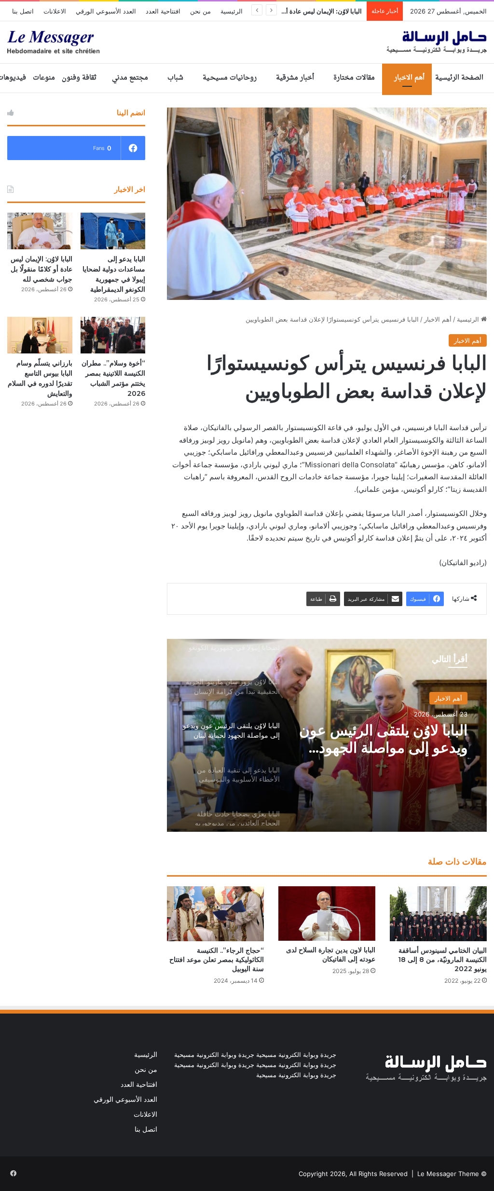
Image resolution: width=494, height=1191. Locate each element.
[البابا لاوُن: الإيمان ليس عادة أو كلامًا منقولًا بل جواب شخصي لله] (39, 231)
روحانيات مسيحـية (230, 77)
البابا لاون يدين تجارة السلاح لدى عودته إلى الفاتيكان (330, 954)
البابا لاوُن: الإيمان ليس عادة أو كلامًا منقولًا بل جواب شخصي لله (41, 269)
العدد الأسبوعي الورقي (106, 11)
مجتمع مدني (130, 77)
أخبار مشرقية (295, 77)
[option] (327, 735)
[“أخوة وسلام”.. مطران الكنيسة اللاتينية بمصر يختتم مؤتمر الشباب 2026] (113, 335)
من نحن (200, 11)
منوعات (44, 77)
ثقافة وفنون (79, 77)
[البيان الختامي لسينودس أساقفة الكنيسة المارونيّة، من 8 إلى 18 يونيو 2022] (438, 913)
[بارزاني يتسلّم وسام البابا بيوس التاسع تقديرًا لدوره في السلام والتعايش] (39, 335)
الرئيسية (231, 11)
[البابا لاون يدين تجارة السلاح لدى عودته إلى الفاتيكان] (326, 913)
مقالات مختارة (354, 77)
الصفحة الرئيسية (459, 77)
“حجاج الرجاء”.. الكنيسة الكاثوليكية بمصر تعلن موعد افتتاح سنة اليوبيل (216, 959)
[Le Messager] (247, 42)
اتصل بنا (23, 11)
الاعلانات (54, 11)
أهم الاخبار (409, 77)
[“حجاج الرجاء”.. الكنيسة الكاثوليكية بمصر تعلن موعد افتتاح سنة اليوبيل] (215, 913)
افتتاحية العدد (163, 11)
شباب (175, 77)
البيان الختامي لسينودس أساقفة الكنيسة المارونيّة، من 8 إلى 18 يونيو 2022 (442, 959)
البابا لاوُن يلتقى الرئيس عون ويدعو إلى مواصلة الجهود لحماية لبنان (383, 739)
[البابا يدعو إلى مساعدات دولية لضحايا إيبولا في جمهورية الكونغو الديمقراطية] (113, 231)
